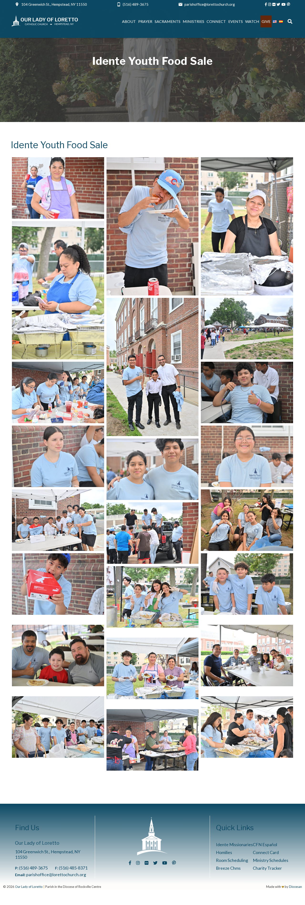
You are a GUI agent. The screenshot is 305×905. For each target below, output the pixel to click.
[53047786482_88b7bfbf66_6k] (247, 328)
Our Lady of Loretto (29, 887)
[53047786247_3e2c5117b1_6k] (58, 392)
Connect (216, 21)
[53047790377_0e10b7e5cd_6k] (153, 668)
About (129, 21)
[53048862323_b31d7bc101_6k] (247, 584)
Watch (252, 21)
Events (235, 21)
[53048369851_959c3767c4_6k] (58, 584)
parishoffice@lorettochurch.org (209, 4)
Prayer (145, 21)
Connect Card (266, 852)
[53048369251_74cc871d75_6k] (153, 533)
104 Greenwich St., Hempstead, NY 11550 (54, 4)
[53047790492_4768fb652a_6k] (58, 727)
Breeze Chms (228, 868)
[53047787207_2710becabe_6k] (58, 520)
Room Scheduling (232, 860)
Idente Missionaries (234, 844)
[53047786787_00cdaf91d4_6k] (58, 456)
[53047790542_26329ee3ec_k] (247, 727)
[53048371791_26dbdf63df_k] (153, 740)
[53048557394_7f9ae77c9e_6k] (153, 367)
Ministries (193, 21)
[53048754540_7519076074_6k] (247, 520)
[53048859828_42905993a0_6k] (153, 469)
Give (266, 21)
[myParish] (288, 4)
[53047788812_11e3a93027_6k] (247, 226)
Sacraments (167, 21)
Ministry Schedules (270, 860)
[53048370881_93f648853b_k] (58, 655)
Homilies (224, 852)
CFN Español (265, 844)
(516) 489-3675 (135, 4)
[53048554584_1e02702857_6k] (247, 392)
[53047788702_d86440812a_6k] (153, 226)
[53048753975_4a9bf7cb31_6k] (247, 456)
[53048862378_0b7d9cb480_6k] (153, 597)
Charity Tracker (267, 868)
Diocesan (295, 887)
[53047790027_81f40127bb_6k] (247, 655)
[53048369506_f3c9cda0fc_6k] (58, 188)
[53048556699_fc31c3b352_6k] (58, 290)
